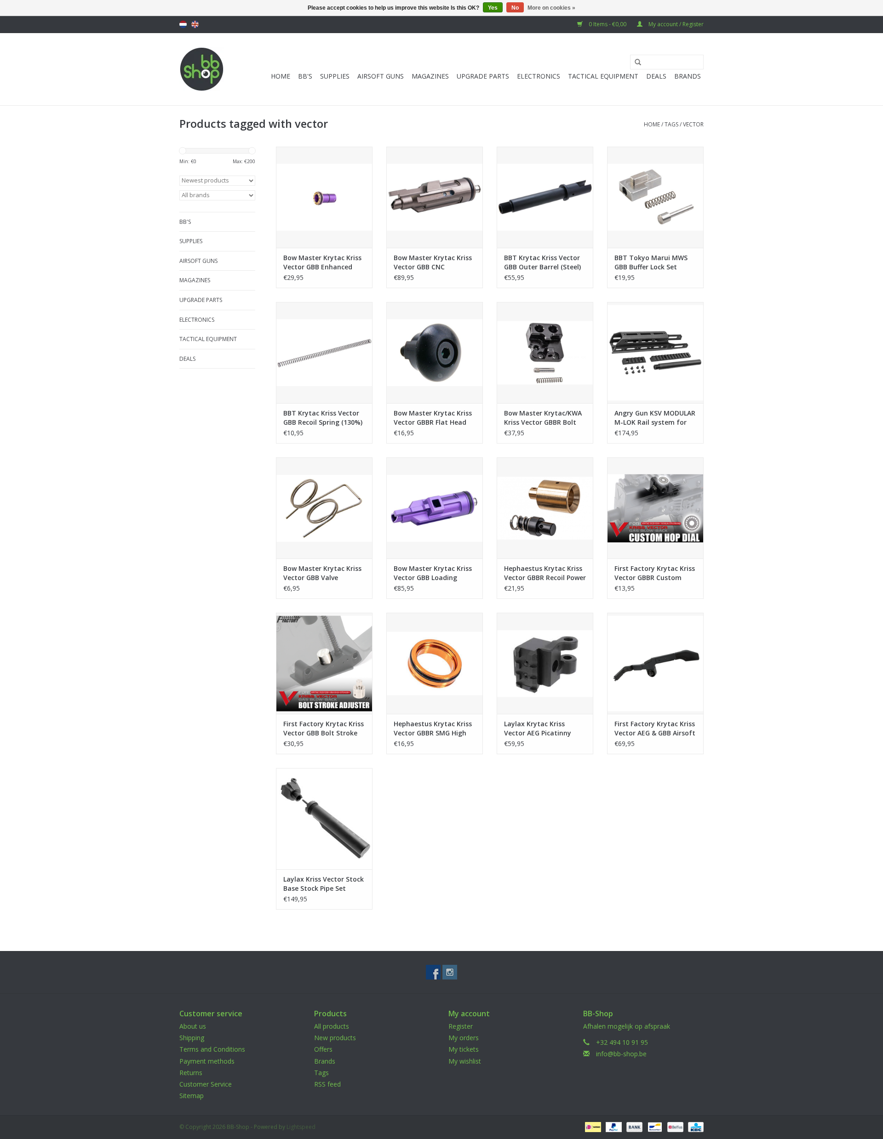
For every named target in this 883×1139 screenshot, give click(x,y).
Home (280, 76)
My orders (463, 1037)
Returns (190, 1072)
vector (693, 124)
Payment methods (207, 1061)
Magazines (430, 76)
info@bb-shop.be (621, 1053)
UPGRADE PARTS (483, 76)
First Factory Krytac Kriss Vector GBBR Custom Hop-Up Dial (654, 573)
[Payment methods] (592, 1127)
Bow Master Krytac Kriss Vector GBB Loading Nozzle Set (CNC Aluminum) (433, 573)
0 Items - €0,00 (607, 24)
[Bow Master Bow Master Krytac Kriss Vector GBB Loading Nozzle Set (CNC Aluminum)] (434, 507)
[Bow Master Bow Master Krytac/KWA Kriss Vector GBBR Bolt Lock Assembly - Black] (545, 352)
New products (335, 1037)
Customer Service (205, 1084)
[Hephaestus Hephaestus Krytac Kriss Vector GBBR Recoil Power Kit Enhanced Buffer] (545, 507)
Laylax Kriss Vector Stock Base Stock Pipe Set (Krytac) (323, 884)
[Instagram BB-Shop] (449, 972)
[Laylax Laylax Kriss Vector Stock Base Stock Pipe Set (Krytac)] (324, 818)
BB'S (305, 76)
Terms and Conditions (212, 1049)
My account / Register (675, 24)
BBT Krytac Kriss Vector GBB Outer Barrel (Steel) (542, 262)
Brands (687, 76)
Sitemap (191, 1095)
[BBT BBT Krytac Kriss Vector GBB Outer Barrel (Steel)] (545, 197)
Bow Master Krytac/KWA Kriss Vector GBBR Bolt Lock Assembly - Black (543, 418)
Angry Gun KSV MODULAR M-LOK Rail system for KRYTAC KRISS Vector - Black (654, 418)
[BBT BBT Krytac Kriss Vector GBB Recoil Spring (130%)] (324, 352)
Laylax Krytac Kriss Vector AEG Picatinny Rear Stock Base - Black (541, 728)
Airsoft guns (380, 76)
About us (192, 1026)
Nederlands (183, 24)
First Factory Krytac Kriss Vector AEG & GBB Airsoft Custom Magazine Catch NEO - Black (654, 728)
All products (331, 1026)
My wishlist (464, 1061)
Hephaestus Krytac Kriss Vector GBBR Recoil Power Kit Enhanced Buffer (545, 573)
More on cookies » (551, 8)
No (515, 8)
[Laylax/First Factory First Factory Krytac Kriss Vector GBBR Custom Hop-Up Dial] (655, 507)
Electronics (538, 76)
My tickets (463, 1049)
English (195, 24)
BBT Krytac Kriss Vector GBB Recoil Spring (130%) (322, 418)
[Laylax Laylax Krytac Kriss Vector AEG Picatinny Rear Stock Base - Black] (545, 663)
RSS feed (327, 1084)
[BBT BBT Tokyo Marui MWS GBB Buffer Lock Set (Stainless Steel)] (655, 197)
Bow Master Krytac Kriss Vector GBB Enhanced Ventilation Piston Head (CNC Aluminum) (322, 262)
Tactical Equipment (603, 76)
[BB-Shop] (201, 69)
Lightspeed (301, 1127)
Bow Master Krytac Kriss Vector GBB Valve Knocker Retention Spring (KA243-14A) (322, 573)
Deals (656, 76)
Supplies (335, 76)
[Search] (634, 62)
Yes (493, 8)
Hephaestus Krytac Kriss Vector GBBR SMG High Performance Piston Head (433, 728)
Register (460, 1026)
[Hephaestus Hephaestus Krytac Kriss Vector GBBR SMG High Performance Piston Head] (434, 663)
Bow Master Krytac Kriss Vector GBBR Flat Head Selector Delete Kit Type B (433, 418)
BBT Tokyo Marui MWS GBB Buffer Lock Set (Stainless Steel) (651, 262)
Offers (323, 1049)
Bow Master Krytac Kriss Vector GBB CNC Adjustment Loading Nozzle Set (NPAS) (433, 262)
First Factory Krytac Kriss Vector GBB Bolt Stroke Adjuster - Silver (323, 728)
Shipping (191, 1037)
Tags (671, 124)
